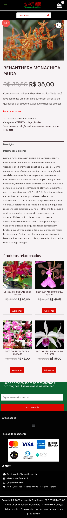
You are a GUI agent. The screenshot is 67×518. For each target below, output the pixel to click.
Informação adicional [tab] (14, 150)
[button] (58, 25)
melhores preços (35, 126)
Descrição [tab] (8, 144)
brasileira (13, 126)
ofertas (56, 126)
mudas (48, 126)
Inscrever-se (32, 407)
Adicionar (17, 310)
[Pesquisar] (48, 15)
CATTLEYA (20, 122)
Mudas (37, 122)
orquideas (8, 130)
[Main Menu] (5, 5)
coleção (29, 122)
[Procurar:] (34, 15)
